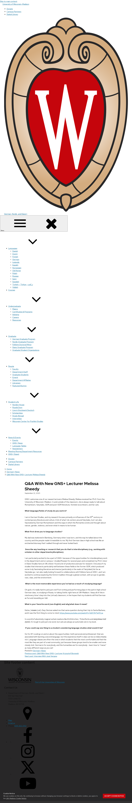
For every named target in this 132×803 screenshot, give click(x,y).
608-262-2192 (20, 726)
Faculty (15, 369)
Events (15, 440)
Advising (15, 314)
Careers (15, 317)
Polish (14, 273)
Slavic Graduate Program (22, 347)
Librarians (16, 383)
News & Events (14, 437)
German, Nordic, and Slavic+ (15, 214)
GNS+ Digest (13, 454)
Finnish (15, 257)
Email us (11, 723)
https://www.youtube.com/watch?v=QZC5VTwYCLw (81, 613)
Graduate (12, 336)
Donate (10, 9)
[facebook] (27, 742)
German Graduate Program (23, 339)
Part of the (50, 682)
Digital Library (12, 14)
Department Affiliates (21, 380)
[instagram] (27, 758)
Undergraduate (14, 306)
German (15, 259)
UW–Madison (15, 4)
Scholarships (17, 413)
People (11, 366)
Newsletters (17, 448)
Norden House (18, 405)
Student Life (13, 402)
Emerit (15, 377)
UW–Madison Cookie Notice (16, 798)
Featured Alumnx (19, 386)
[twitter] (27, 774)
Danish (15, 251)
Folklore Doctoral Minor (22, 344)
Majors (15, 309)
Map (10, 720)
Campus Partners (14, 11)
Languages (12, 248)
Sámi (14, 279)
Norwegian (16, 268)
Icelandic (15, 262)
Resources (16, 320)
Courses (11, 290)
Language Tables (19, 446)
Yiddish (15, 287)
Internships (17, 418)
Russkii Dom (17, 407)
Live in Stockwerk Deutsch (23, 410)
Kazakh (15, 265)
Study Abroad (18, 416)
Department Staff (20, 372)
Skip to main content (8, 1)
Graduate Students (20, 374)
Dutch (15, 254)
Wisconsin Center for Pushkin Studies (27, 421)
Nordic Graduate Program (23, 342)
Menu (3, 230)
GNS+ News (17, 443)
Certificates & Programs (22, 312)
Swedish (15, 282)
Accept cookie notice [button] (114, 796)
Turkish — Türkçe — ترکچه (22, 284)
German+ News (39, 650)
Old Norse (16, 270)
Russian (15, 276)
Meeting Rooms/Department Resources (25, 451)
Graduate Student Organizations (25, 350)
